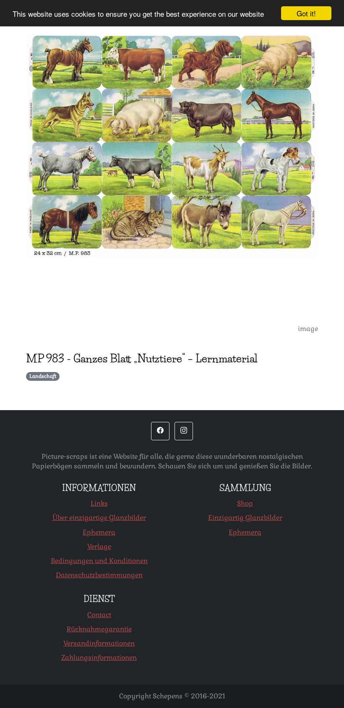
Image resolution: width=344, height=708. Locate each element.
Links (99, 503)
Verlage (99, 546)
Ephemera (99, 532)
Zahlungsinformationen (99, 657)
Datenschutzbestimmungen (99, 575)
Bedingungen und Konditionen (99, 560)
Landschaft (42, 376)
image (308, 328)
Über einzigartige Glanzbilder (99, 517)
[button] (160, 431)
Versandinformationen (99, 643)
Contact (99, 614)
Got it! (306, 13)
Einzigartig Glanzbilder (245, 517)
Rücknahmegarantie (99, 629)
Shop (245, 503)
